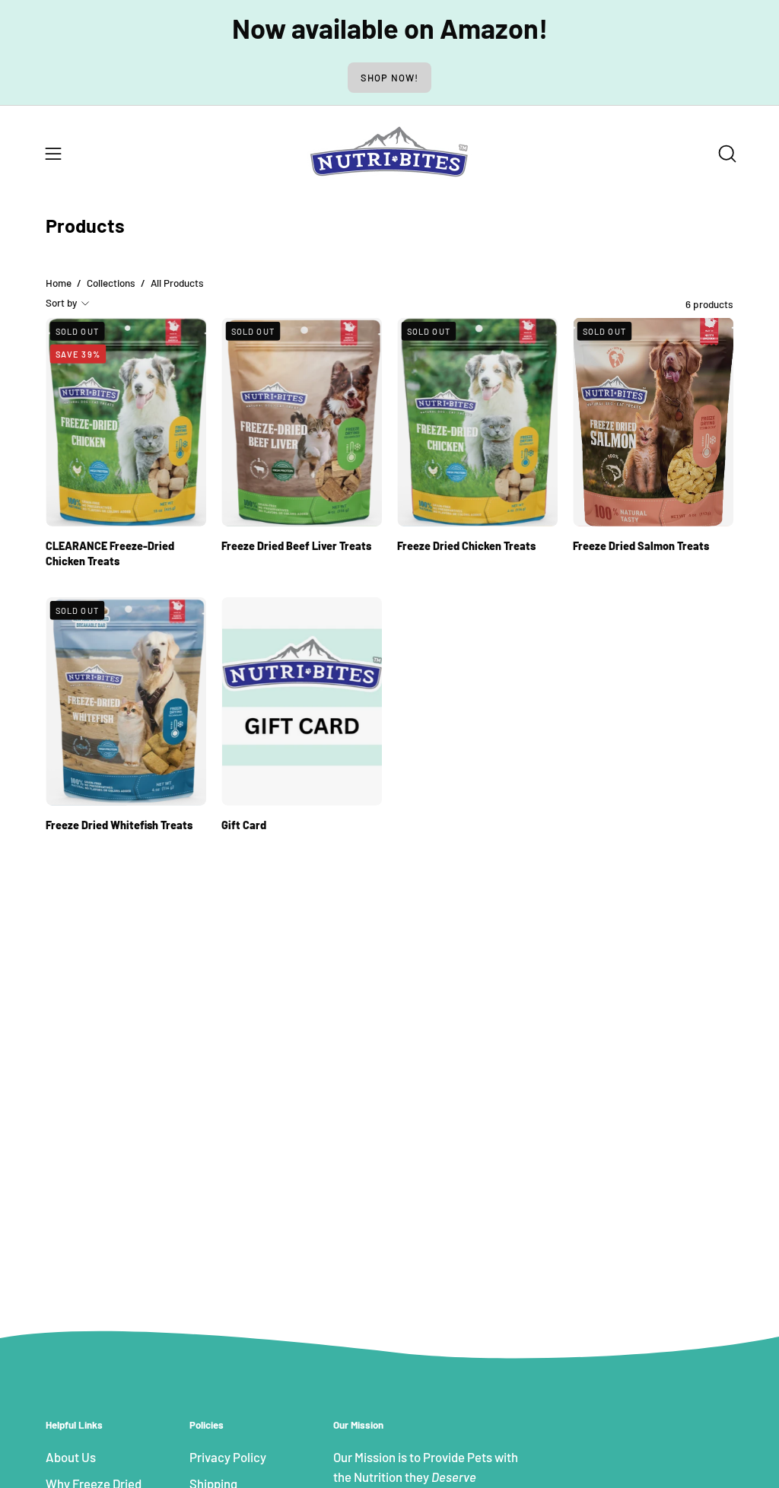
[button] (725, 153)
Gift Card (243, 825)
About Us (71, 1456)
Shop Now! (389, 78)
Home (59, 283)
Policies (206, 1425)
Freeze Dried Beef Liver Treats (296, 545)
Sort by (61, 303)
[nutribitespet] (389, 153)
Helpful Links (74, 1425)
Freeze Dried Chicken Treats (466, 545)
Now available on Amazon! (390, 27)
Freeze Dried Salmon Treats (641, 545)
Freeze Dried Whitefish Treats (119, 825)
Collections (111, 283)
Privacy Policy (227, 1456)
